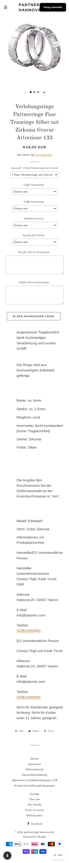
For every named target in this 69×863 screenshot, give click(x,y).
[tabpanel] (34, 48)
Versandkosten (44, 154)
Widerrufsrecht (34, 769)
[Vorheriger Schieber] (25, 92)
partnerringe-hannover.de (34, 7)
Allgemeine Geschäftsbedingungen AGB (34, 780)
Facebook (36, 823)
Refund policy (34, 815)
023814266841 (29, 631)
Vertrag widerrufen (52, 7)
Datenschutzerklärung (34, 774)
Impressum (34, 764)
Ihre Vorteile (35, 804)
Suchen (34, 758)
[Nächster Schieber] (44, 92)
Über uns (34, 799)
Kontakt (34, 794)
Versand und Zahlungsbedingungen (34, 785)
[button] (7, 855)
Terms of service (34, 810)
